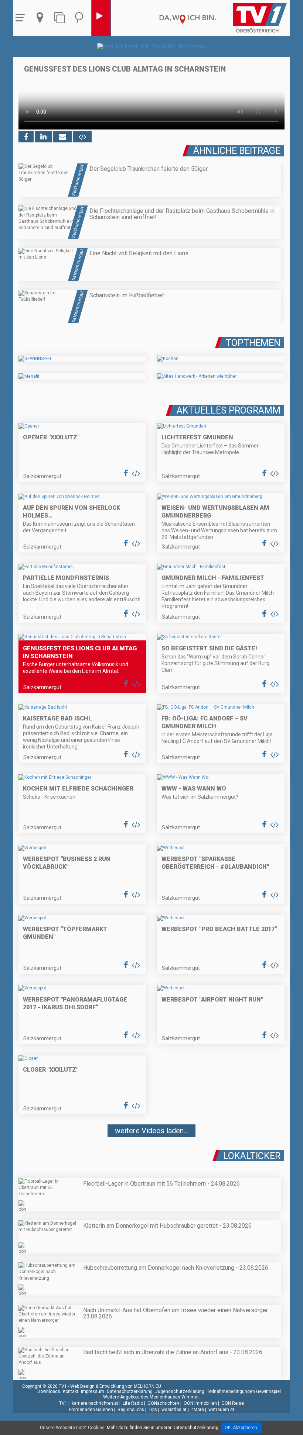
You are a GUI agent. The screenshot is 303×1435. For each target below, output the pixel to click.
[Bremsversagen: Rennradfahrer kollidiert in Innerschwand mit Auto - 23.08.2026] (151, 1152)
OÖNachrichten (163, 1403)
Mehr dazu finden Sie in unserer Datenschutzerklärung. (163, 1427)
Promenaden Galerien (91, 1409)
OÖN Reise (232, 1403)
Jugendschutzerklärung (179, 1391)
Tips (153, 1409)
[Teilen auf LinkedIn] (43, 136)
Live (101, 18)
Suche (81, 18)
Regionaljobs (131, 1409)
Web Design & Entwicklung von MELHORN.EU (115, 1386)
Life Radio (133, 1403)
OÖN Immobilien (200, 1403)
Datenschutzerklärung (130, 1391)
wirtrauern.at (221, 1409)
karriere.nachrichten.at (95, 1403)
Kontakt (70, 1391)
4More (197, 1409)
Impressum (92, 1391)
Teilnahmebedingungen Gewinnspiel (244, 1391)
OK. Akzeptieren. (241, 1427)
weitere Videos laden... (151, 1130)
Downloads (48, 1391)
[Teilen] (62, 136)
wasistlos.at (174, 1409)
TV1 (63, 1403)
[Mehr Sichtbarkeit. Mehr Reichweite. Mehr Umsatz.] (151, 46)
